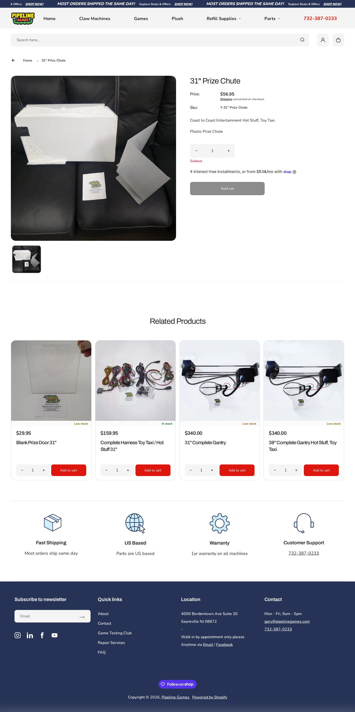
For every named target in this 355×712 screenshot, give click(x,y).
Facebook (224, 644)
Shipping (226, 99)
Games (141, 18)
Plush (177, 18)
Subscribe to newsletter (40, 599)
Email (208, 644)
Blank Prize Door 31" (36, 442)
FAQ (102, 652)
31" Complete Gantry (205, 442)
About (103, 613)
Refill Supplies (221, 18)
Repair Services (111, 642)
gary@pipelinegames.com (287, 621)
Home (49, 18)
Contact (104, 623)
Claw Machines (94, 18)
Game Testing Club (115, 633)
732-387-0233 (320, 18)
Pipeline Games (176, 697)
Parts (270, 18)
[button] (26, 260)
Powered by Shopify (209, 697)
